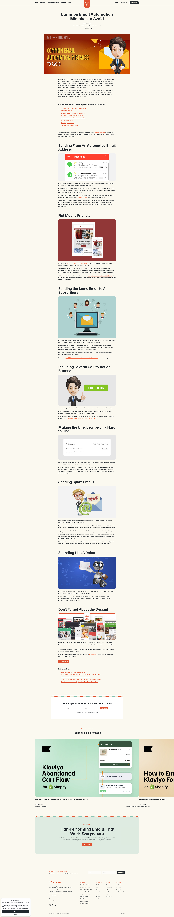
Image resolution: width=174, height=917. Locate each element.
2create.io (63, 891)
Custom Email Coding (85, 887)
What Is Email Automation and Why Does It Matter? (75, 677)
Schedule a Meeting (120, 891)
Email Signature (84, 896)
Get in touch (64, 661)
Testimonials (109, 896)
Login (116, 2)
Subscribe (104, 708)
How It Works (109, 887)
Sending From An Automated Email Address (73, 108)
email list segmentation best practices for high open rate (82, 358)
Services (42, 2)
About (69, 2)
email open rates (82, 197)
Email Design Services (85, 884)
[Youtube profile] (55, 905)
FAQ (107, 889)
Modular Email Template (86, 889)
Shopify (97, 894)
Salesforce (98, 898)
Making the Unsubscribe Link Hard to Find (73, 118)
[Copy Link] (88, 29)
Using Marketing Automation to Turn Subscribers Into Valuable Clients (81, 679)
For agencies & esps (53, 2)
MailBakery (92, 654)
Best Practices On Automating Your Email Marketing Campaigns (79, 682)
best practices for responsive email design (100, 275)
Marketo (98, 896)
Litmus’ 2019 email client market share (77, 263)
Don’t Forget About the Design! (70, 125)
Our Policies (15, 914)
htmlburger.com (54, 895)
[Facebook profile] (52, 905)
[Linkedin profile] (50, 905)
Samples (108, 891)
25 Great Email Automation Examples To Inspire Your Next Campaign (81, 674)
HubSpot (98, 891)
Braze (97, 889)
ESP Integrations (84, 901)
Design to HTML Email (85, 894)
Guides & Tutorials (87, 23)
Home (36, 2)
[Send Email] (92, 29)
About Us (108, 884)
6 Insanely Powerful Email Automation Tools (74, 672)
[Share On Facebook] (82, 29)
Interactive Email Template (86, 891)
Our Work (63, 2)
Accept (15, 911)
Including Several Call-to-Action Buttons (72, 115)
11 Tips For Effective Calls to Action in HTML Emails (80, 418)
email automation (100, 132)
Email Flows (83, 898)
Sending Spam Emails (67, 120)
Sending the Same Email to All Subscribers (73, 113)
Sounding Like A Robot (67, 123)
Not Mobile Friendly (66, 110)
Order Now (87, 844)
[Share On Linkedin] (85, 29)
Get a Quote (134, 2)
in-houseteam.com (55, 898)
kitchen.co (53, 900)
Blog (107, 894)
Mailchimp (98, 884)
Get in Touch (124, 2)
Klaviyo (97, 887)
